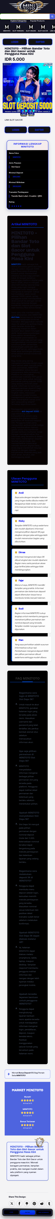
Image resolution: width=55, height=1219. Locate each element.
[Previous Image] (5, 88)
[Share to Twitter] (12, 1203)
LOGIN (14, 42)
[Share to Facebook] (19, 1203)
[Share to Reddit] (42, 1203)
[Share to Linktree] (27, 1203)
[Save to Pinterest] (34, 1203)
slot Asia (15, 317)
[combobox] (25, 16)
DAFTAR (40, 42)
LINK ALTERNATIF (43, 1213)
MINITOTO (16, 264)
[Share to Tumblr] (49, 1203)
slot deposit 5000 (30, 411)
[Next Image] (50, 88)
